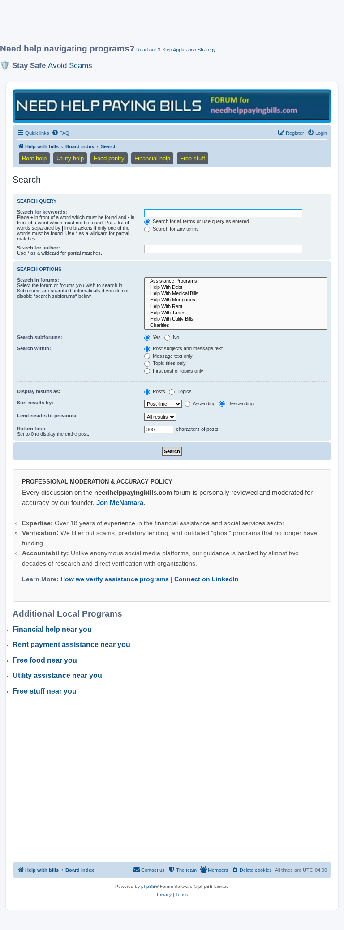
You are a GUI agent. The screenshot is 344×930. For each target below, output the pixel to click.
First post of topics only (177, 370)
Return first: (31, 428)
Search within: (34, 348)
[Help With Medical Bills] (235, 294)
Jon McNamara (119, 502)
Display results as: (38, 391)
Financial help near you (52, 629)
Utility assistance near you (57, 675)
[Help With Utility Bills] (235, 319)
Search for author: (38, 247)
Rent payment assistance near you (71, 644)
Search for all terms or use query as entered (200, 221)
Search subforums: (39, 337)
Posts (158, 391)
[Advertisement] (163, 25)
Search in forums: (38, 280)
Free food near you (45, 660)
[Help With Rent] (235, 307)
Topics (184, 391)
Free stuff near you (45, 691)
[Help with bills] (172, 105)
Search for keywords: (42, 211)
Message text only (172, 356)
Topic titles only (168, 363)
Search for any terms (175, 228)
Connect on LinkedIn (206, 579)
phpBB (148, 886)
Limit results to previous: (47, 415)
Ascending (203, 403)
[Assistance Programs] (235, 281)
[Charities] (235, 325)
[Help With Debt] (235, 287)
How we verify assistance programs (114, 579)
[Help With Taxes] (235, 313)
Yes (156, 337)
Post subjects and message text (187, 348)
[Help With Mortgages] (235, 300)
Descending (240, 403)
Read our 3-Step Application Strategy (176, 49)
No (175, 337)
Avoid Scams (70, 65)
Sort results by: (35, 402)
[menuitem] (60, 133)
